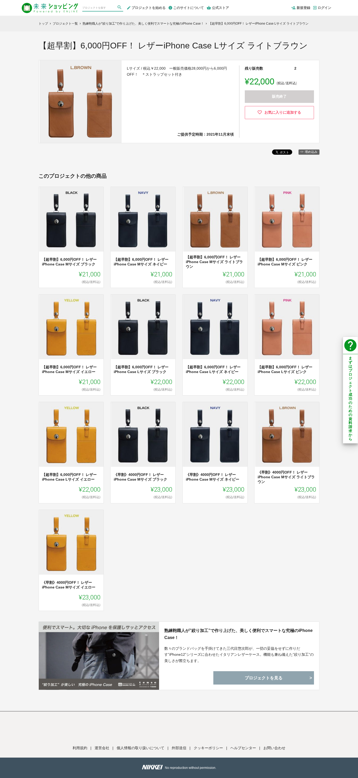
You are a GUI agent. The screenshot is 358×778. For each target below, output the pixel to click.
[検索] (120, 8)
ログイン (324, 8)
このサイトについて (188, 8)
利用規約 (80, 748)
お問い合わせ (274, 748)
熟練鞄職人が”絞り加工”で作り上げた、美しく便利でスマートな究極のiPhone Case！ (238, 634)
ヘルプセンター (243, 748)
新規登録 (303, 8)
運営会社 (102, 748)
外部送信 (179, 748)
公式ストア (220, 8)
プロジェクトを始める (149, 8)
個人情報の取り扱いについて (140, 748)
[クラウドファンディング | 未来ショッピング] (50, 6)
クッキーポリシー (208, 748)
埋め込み (311, 152)
